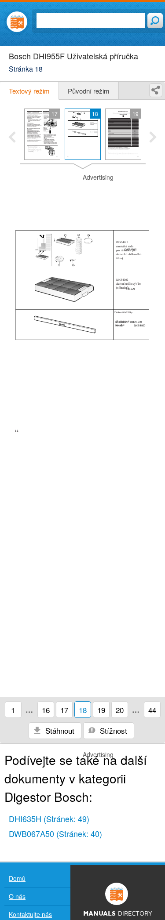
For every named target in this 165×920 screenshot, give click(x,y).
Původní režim (89, 90)
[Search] (155, 20)
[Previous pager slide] (12, 138)
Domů (17, 878)
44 (152, 709)
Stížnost (112, 730)
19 (101, 709)
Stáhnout (58, 730)
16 (46, 709)
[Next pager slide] (153, 138)
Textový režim (29, 90)
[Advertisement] (82, 195)
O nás (17, 896)
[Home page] (17, 22)
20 (120, 709)
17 (64, 709)
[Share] (155, 90)
